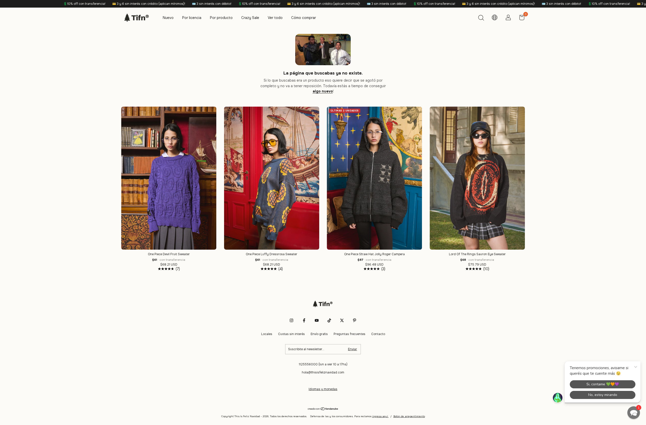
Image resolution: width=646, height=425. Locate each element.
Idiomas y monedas (323, 389)
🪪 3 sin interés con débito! (165, 4)
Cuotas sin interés (291, 334)
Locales (266, 334)
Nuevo (168, 17)
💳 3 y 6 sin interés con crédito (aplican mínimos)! (102, 4)
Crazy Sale (250, 17)
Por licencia (191, 17)
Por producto (221, 17)
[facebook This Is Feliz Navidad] (304, 320)
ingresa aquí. (380, 416)
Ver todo (275, 17)
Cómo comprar (303, 17)
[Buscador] (481, 18)
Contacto (378, 334)
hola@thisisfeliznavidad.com (323, 372)
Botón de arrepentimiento (409, 416)
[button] (633, 412)
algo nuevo (323, 91)
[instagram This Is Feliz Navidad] (291, 320)
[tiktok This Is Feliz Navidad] (329, 320)
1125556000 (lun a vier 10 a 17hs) (323, 364)
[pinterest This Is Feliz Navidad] (355, 320)
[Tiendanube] (323, 409)
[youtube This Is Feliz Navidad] (317, 320)
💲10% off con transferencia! (37, 4)
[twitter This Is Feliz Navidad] (342, 320)
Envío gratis (319, 334)
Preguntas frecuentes (349, 334)
